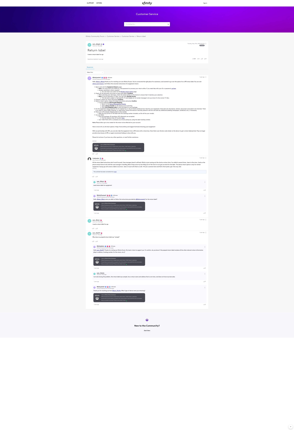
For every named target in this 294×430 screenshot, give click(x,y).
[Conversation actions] (205, 44)
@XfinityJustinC (140, 199)
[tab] (90, 67)
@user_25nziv (101, 199)
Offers (99, 3)
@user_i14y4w (116, 290)
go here (174, 88)
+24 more (115, 195)
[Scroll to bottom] (290, 426)
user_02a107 (100, 250)
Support (90, 3)
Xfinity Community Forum (95, 36)
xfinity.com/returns (98, 83)
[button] (194, 59)
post (115, 171)
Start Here (147, 330)
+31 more (113, 246)
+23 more (109, 77)
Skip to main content (6, 1)
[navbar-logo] (147, 3)
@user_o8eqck (100, 81)
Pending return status (127, 91)
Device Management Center (118, 104)
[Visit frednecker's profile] (89, 159)
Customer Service (113, 36)
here (123, 118)
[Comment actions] (205, 77)
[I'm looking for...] (168, 24)
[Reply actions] (204, 182)
